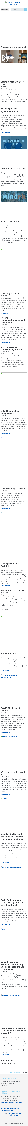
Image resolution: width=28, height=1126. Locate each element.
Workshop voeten (9, 653)
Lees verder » (5, 104)
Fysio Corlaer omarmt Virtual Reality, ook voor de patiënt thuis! (12, 902)
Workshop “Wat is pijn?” (13, 590)
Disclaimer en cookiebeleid (10, 1108)
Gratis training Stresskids (13, 489)
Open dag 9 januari (10, 293)
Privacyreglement (7, 1110)
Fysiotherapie (18, 1072)
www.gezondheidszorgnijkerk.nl (11, 1102)
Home (11, 1072)
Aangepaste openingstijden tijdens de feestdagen (13, 320)
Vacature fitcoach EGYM (13, 168)
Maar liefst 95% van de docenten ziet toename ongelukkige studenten (12, 836)
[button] (5, 9)
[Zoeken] (25, 9)
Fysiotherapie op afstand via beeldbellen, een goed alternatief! (13, 1030)
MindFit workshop (10, 221)
